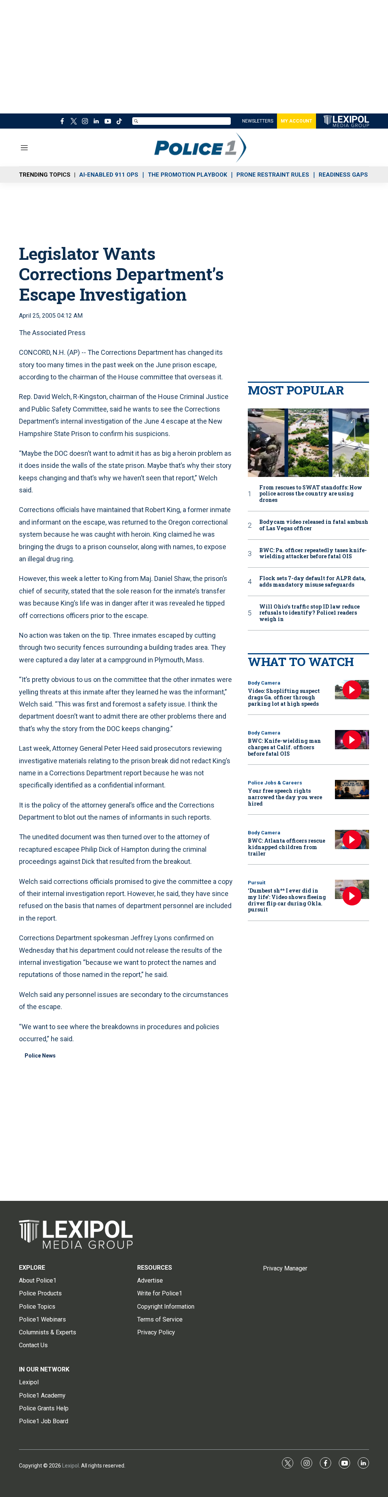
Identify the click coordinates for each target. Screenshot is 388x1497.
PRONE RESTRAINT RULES (272, 174)
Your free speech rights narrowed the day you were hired (285, 797)
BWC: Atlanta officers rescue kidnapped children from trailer (286, 847)
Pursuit (256, 882)
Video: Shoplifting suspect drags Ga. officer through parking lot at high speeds (284, 697)
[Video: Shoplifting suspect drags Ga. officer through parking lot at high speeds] (352, 689)
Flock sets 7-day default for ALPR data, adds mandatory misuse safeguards (312, 581)
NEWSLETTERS (257, 121)
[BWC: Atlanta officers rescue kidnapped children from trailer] (352, 839)
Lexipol (70, 1466)
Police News (40, 1056)
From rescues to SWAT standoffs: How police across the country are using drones (310, 494)
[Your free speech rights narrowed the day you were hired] (352, 789)
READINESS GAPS (343, 174)
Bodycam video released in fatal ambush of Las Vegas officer (313, 525)
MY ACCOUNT (296, 121)
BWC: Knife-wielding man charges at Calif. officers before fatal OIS (284, 747)
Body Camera (264, 683)
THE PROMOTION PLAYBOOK (187, 174)
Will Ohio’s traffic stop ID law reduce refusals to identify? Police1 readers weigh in (309, 613)
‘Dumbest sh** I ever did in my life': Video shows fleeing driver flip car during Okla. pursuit (287, 900)
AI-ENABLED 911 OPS (108, 174)
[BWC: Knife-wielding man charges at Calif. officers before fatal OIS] (352, 739)
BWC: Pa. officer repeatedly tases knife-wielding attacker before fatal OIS (313, 553)
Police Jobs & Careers (275, 783)
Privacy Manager (285, 1268)
